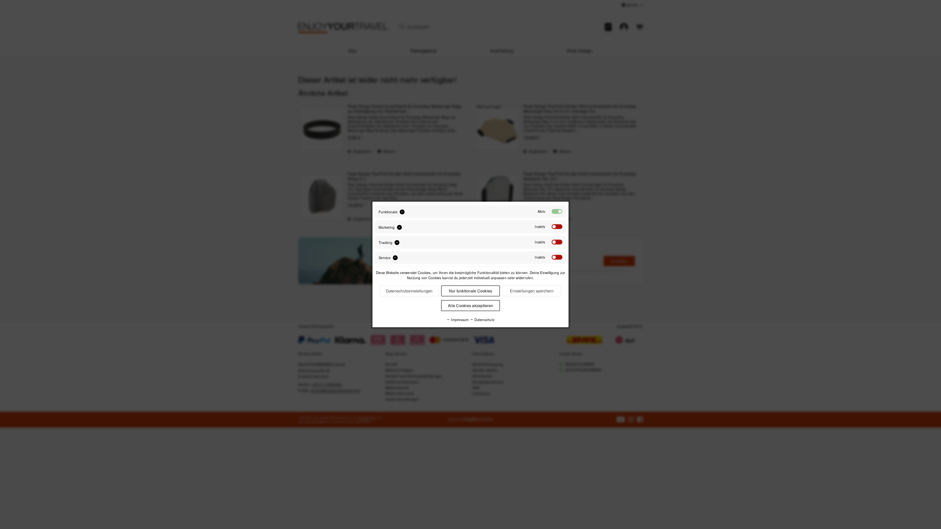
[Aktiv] (557, 211)
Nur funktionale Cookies (470, 291)
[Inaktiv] (557, 226)
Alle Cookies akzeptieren (470, 306)
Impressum (459, 319)
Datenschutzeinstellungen (409, 291)
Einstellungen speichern (532, 291)
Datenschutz (484, 319)
